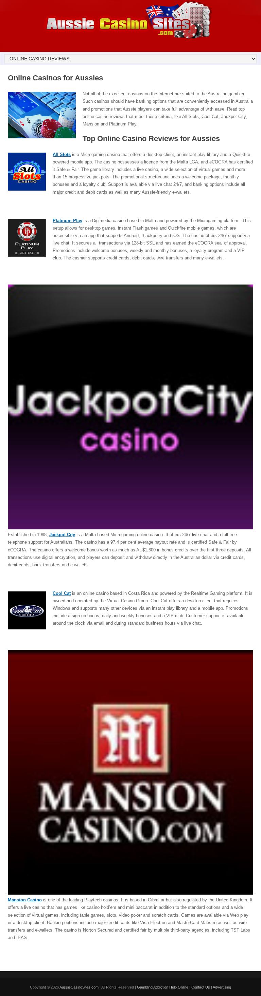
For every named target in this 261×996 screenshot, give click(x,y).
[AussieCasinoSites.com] (128, 38)
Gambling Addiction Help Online (162, 987)
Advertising (222, 987)
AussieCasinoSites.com (79, 987)
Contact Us (200, 987)
